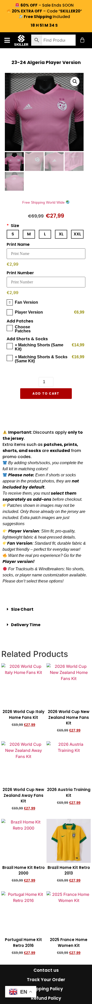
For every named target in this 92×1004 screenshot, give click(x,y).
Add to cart (45, 393)
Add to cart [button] (69, 739)
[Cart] (82, 40)
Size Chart (22, 609)
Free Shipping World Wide (44, 202)
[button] (7, 40)
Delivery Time (25, 625)
